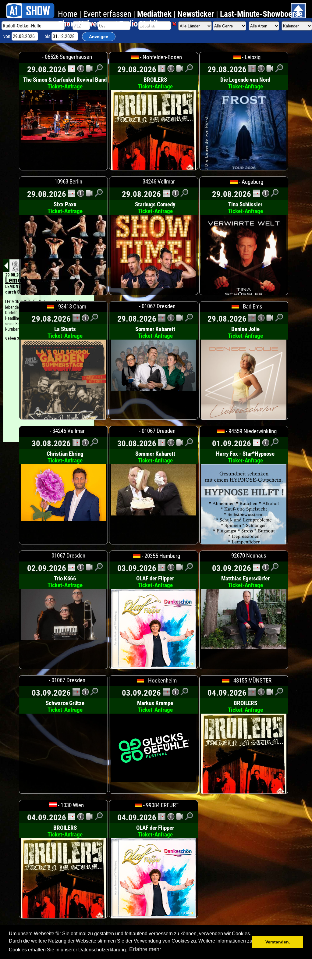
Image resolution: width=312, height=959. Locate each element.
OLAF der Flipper (155, 582)
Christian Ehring (65, 457)
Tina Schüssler (245, 208)
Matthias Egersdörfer (245, 582)
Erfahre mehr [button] (145, 949)
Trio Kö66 (65, 582)
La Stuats (65, 332)
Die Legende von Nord (245, 83)
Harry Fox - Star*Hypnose (245, 457)
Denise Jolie (245, 332)
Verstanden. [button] (277, 941)
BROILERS (155, 83)
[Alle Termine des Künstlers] (71, 70)
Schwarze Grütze (65, 706)
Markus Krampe (155, 706)
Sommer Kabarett (155, 332)
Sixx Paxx (65, 208)
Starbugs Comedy (155, 208)
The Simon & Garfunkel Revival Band (65, 83)
